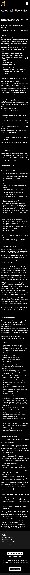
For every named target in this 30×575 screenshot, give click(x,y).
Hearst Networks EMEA (13, 560)
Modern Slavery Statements (9, 544)
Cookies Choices (15, 569)
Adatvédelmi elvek (7, 540)
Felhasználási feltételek (8, 542)
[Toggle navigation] (27, 3)
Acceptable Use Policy (8, 538)
